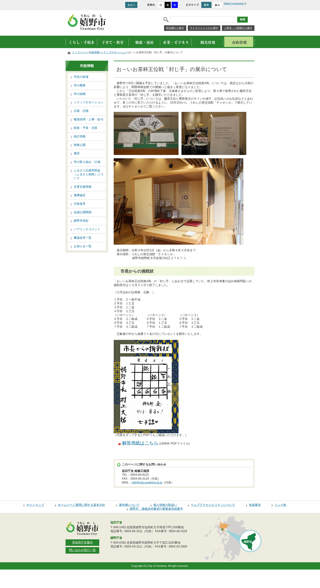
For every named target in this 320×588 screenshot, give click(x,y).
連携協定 (80, 195)
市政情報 (94, 52)
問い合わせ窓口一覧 (82, 550)
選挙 (77, 153)
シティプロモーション (114, 52)
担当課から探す (175, 27)
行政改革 (80, 203)
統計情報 (80, 136)
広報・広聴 (81, 110)
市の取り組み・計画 (87, 161)
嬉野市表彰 (81, 220)
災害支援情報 (82, 186)
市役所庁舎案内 (82, 542)
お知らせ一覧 (82, 246)
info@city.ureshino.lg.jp (147, 482)
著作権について (129, 504)
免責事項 (255, 504)
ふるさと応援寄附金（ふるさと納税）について (88, 174)
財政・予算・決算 (85, 127)
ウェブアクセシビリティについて (213, 504)
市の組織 (80, 93)
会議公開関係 (82, 212)
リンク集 (280, 504)
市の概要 (80, 85)
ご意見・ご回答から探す (238, 27)
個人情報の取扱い (165, 504)
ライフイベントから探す (204, 27)
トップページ (80, 52)
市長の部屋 (81, 76)
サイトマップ (35, 504)
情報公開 (80, 144)
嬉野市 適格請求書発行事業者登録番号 (156, 508)
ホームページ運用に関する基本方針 (81, 504)
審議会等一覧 (82, 237)
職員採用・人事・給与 (88, 119)
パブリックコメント (87, 229)
